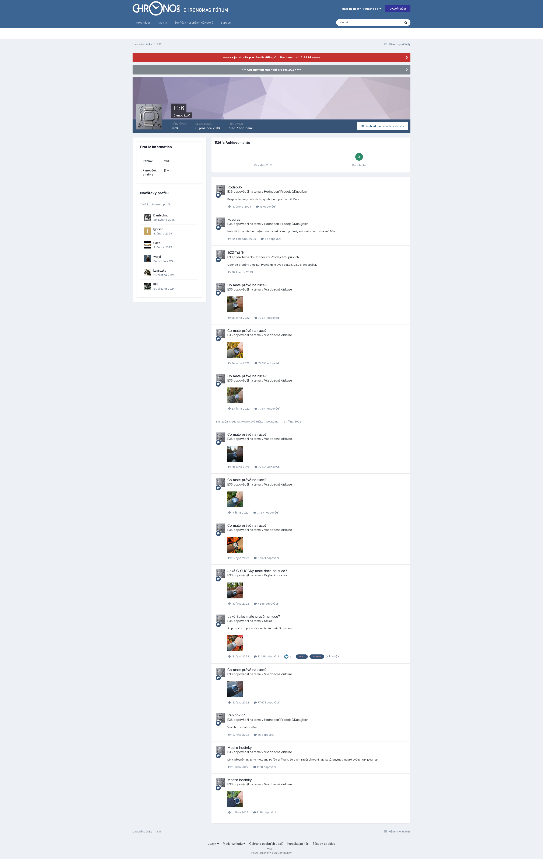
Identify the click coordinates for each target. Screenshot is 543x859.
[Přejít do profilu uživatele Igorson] (147, 231)
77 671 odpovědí (268, 317)
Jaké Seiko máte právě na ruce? (253, 616)
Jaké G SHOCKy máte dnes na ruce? (257, 571)
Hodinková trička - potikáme (260, 421)
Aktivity (162, 22)
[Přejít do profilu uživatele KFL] (147, 286)
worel (157, 256)
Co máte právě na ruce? (247, 285)
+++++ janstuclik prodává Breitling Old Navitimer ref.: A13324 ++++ (271, 57)
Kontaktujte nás (298, 843)
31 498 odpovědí (268, 656)
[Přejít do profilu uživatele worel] (147, 258)
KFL (155, 284)
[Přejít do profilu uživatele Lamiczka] (147, 272)
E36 (230, 191)
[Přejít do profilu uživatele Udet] (147, 244)
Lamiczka (159, 270)
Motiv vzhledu (233, 843)
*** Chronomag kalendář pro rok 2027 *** (271, 69)
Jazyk (212, 843)
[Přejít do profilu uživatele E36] (220, 190)
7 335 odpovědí (267, 603)
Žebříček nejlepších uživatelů (194, 22)
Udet (156, 243)
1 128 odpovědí (266, 767)
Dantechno (160, 215)
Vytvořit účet (397, 8)
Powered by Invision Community (271, 852)
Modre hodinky (239, 747)
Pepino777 (236, 715)
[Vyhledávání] (405, 22)
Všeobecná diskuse (278, 289)
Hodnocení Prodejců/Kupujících (286, 191)
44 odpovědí (272, 238)
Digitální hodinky (275, 575)
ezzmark (235, 252)
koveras (233, 219)
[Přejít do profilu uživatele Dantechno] (147, 217)
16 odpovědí (267, 206)
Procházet (143, 22)
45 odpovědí (265, 734)
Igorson (158, 229)
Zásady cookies (324, 843)
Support (226, 22)
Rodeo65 (234, 187)
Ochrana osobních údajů (266, 843)
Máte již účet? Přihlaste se (360, 8)
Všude (391, 22)
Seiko (268, 621)
